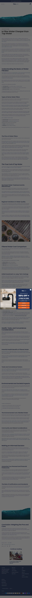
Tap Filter (24, 303)
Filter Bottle (24, 307)
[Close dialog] (30, 289)
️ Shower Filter (23, 305)
